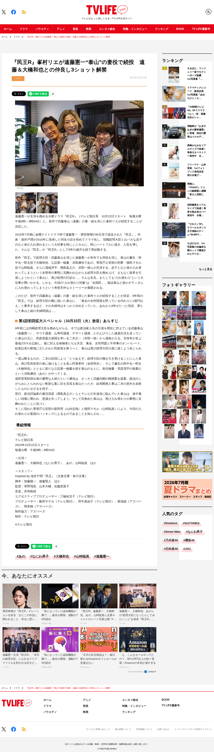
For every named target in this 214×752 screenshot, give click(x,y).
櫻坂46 (189, 540)
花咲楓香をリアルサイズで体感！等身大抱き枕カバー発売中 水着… (196, 210)
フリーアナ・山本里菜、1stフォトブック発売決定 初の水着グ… (196, 169)
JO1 (188, 548)
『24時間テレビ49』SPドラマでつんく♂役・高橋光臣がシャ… (196, 112)
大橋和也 (62, 556)
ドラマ (24, 28)
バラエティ (42, 28)
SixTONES (192, 523)
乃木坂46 (172, 540)
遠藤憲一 (103, 556)
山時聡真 (82, 556)
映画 (88, 28)
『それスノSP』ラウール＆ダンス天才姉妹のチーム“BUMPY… (196, 229)
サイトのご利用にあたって (98, 729)
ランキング (161, 28)
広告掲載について (144, 729)
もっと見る (205, 269)
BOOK (180, 28)
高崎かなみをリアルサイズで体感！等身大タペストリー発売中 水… (196, 150)
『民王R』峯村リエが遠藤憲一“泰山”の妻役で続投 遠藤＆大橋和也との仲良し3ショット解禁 (68, 37)
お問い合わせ (163, 729)
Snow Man (173, 531)
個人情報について (123, 729)
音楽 (75, 28)
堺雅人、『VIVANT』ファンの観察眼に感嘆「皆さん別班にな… (196, 190)
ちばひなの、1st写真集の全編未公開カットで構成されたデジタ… (196, 248)
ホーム (8, 28)
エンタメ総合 (107, 28)
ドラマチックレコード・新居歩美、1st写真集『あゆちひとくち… (196, 92)
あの (22, 556)
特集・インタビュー (135, 28)
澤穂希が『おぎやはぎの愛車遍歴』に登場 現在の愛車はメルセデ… (196, 131)
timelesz (171, 523)
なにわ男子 (40, 556)
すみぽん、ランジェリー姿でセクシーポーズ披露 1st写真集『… (196, 73)
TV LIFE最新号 (201, 28)
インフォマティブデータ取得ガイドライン (193, 729)
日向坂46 (172, 548)
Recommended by (136, 672)
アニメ (61, 28)
